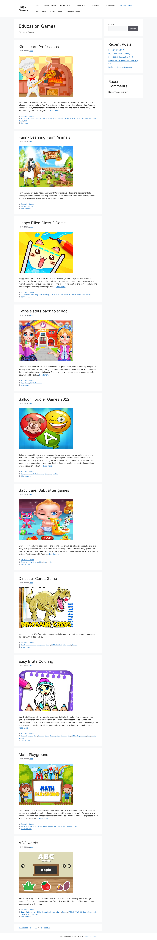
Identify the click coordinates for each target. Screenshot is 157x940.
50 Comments (26, 829)
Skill (25, 121)
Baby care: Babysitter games (44, 490)
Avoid (32, 295)
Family (48, 645)
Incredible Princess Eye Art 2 (120, 57)
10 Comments (26, 476)
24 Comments (26, 740)
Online (79, 295)
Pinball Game (110, 5)
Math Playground (33, 754)
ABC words (28, 843)
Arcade (31, 474)
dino (27, 645)
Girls (71, 118)
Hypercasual (81, 736)
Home (37, 5)
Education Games (125, 5)
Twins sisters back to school (43, 311)
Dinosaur (32, 645)
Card (23, 645)
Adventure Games (73, 12)
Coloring (38, 118)
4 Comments (26, 647)
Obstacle (72, 295)
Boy (36, 295)
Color (32, 118)
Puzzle (21, 121)
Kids (82, 118)
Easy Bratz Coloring (36, 661)
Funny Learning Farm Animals (44, 137)
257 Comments (26, 297)
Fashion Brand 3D (116, 50)
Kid (22, 206)
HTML (53, 645)
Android (27, 295)
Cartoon (41, 736)
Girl (31, 383)
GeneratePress (91, 937)
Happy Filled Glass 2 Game (42, 223)
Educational (62, 118)
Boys (23, 118)
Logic (94, 912)
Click (34, 912)
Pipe (83, 295)
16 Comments (26, 385)
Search (111, 25)
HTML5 (77, 118)
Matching (87, 118)
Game (45, 826)
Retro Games (95, 5)
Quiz (36, 914)
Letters (89, 912)
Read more (54, 110)
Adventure (25, 474)
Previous (23, 928)
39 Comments (26, 564)
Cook (44, 118)
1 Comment (25, 123)
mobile (94, 118)
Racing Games (81, 5)
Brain (27, 118)
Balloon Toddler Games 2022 (44, 399)
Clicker (39, 912)
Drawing (46, 295)
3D (22, 295)
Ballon (37, 474)
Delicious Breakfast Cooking (120, 67)
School (74, 645)
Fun (68, 118)
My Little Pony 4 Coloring (119, 53)
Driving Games (40, 12)
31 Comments (26, 916)
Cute (55, 118)
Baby (23, 562)
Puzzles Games (56, 12)
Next (47, 928)
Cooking (49, 118)
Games (50, 826)
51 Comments (26, 209)
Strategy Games (50, 5)
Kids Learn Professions (39, 46)
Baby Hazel (25, 383)
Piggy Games (23, 8)
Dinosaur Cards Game (38, 578)
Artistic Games (65, 5)
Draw (58, 736)
